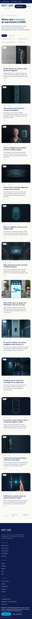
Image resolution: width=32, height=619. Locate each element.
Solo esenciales (17, 614)
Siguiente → (26, 515)
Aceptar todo (6, 614)
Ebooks (3, 568)
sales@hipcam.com (6, 599)
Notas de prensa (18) (9, 42)
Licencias (3, 556)
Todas (4, 35)
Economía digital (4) (9, 38)
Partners (3, 583)
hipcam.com (4, 604)
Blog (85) (12, 35)
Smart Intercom (5, 545)
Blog (2, 571)
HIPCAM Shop (4, 586)
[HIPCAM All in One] (7, 6)
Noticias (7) (22, 42)
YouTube (3, 591)
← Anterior (5, 515)
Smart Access (4, 548)
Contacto (3, 589)
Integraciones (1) (23, 38)
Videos (3, 563)
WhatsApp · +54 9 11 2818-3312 (9, 601)
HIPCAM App (4, 553)
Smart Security (5, 550)
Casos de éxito (5, 581)
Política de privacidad (6, 617)
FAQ (2, 573)
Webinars (3, 566)
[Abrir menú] (29, 6)
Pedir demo (19, 6)
